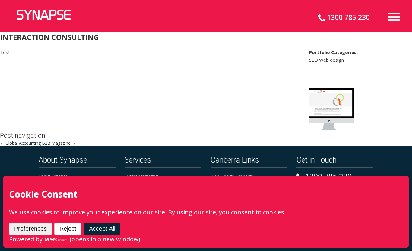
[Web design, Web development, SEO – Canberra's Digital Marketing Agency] (44, 15)
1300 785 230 (348, 17)
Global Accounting (20, 143)
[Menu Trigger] (391, 16)
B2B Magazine (59, 143)
